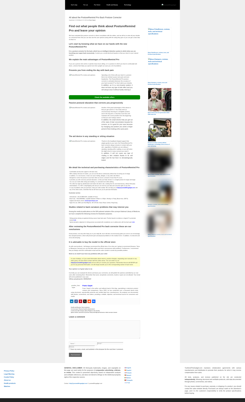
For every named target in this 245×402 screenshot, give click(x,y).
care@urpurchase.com (91, 200)
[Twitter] (85, 301)
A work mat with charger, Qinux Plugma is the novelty (85, 310)
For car (85, 5)
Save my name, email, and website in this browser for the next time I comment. (97, 349)
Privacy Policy (9, 371)
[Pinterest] (80, 301)
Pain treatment (85, 307)
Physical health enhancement (87, 309)
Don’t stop (74, 5)
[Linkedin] (71, 301)
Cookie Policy (9, 377)
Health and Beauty (112, 5)
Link (74, 220)
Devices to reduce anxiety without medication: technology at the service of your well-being (159, 144)
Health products (10, 383)
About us (7, 380)
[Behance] (93, 301)
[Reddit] (89, 301)
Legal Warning (9, 374)
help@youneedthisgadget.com (126, 187)
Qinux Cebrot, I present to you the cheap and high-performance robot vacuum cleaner (94, 312)
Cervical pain (74, 309)
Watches (7, 386)
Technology (127, 5)
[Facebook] (76, 301)
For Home (97, 5)
